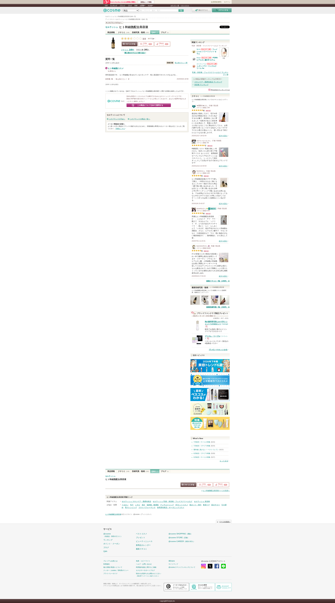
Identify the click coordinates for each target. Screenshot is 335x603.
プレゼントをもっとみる (218, 350)
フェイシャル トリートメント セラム (207, 51)
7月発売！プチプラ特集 (202, 446)
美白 (143, 505)
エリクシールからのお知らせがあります (211, 64)
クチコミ (123, 32)
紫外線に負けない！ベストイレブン (206, 450)
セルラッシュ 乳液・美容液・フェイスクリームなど (172, 501)
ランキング (113, 5)
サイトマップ (173, 564)
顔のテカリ (215, 505)
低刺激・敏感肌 (153, 505)
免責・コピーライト (143, 561)
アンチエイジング (167, 505)
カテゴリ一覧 (175, 5)
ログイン (227, 2)
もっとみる (224, 461)
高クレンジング (131, 507)
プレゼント (140, 537)
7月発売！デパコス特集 (202, 442)
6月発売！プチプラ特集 (202, 453)
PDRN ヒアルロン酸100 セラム (207, 59)
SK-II (198, 49)
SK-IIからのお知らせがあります (205, 49)
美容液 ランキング (201, 85)
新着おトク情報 (146, 2)
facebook (216, 566)
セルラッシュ (111, 27)
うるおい (125, 505)
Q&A (135, 5)
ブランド (122, 5)
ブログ (130, 5)
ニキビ (137, 505)
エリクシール (201, 64)
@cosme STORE (179, 537)
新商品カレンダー (143, 545)
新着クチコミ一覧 (217, 281)
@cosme (112, 535)
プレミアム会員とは (110, 561)
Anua (198, 58)
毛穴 (131, 505)
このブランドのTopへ (117, 119)
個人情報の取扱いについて (112, 567)
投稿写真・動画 (140, 32)
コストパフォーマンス (146, 507)
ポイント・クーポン (111, 544)
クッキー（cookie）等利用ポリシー (116, 570)
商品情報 (111, 32)
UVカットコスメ (181, 505)
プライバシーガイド (110, 573)
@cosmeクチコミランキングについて (182, 567)
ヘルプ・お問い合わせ (144, 564)
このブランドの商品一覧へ (140, 119)
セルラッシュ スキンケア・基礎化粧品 (136, 501)
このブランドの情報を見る (114, 22)
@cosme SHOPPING (180, 534)
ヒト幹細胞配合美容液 (133, 27)
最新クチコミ (141, 549)
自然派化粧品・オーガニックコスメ (170, 507)
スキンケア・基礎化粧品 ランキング (208, 82)
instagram (203, 566)
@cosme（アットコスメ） (142, 514)
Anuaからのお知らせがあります (206, 58)
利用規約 (106, 564)
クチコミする (129, 44)
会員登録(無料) (216, 2)
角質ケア (206, 505)
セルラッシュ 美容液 (202, 501)
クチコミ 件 (127, 50)
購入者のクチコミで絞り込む (135, 53)
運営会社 (172, 561)
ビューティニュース (144, 541)
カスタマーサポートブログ (145, 570)
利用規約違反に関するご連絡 (146, 567)
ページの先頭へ (216, 491)
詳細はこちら (120, 129)
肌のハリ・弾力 (195, 505)
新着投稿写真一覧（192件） (217, 307)
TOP (106, 5)
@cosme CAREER (182, 541)
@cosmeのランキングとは (220, 90)
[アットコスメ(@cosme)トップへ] (111, 11)
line (223, 566)
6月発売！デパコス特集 (202, 457)
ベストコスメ (185, 5)
